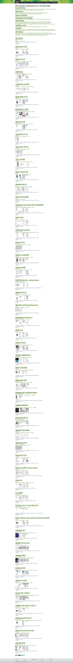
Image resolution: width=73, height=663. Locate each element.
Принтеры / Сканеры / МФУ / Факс (37, 26)
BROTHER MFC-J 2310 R (22, 109)
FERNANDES (34, 407)
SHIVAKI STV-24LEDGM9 (22, 255)
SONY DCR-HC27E (20, 59)
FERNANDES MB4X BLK (21, 405)
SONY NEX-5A (19, 72)
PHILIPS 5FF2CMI (20, 122)
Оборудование (19, 20)
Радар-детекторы (18, 30)
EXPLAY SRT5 (19, 330)
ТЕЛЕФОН (32, 86)
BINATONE (29, 294)
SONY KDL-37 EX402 (21, 580)
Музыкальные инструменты (31, 19)
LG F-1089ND (19, 493)
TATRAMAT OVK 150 (21, 184)
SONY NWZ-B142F (20, 530)
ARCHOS (36, 570)
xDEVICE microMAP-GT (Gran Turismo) (26, 468)
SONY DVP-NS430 (20, 643)
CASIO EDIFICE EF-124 (21, 134)
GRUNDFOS (27, 607)
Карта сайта (54, 2)
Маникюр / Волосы (18, 16)
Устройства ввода (36, 12)
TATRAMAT (30, 186)
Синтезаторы (25, 19)
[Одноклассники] (17, 655)
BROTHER (33, 111)
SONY (31, 61)
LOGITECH (27, 520)
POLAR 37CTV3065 (20, 342)
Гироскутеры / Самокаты (44, 29)
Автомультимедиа (37, 29)
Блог (31, 2)
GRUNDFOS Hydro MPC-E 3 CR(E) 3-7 (25, 605)
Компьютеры (19, 11)
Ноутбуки (32, 12)
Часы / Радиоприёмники (23, 136)
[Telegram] (24, 655)
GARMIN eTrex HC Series (22, 543)
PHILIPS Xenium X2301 (21, 172)
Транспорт (18, 28)
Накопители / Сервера (32, 13)
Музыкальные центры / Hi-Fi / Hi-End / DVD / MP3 (27, 532)
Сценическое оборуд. (39, 19)
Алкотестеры (28, 16)
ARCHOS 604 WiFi (20, 568)
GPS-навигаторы (29, 30)
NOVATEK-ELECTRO (38, 620)
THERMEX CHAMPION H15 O (23, 355)
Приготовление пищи (24, 294)
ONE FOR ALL (27, 307)
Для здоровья (23, 16)
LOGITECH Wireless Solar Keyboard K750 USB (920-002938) (32, 518)
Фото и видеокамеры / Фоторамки (24, 61)
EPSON (33, 482)
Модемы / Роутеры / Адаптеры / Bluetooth (21, 13)
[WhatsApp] (21, 655)
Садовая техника (22, 219)
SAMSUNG (32, 432)
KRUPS (29, 632)
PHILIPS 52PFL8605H (21, 368)
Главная (24, 2)
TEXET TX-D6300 (20, 159)
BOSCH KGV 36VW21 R (21, 418)
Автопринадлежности (31, 29)
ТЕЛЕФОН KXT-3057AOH (22, 84)
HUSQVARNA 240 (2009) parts (23, 317)
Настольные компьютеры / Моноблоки (24, 12)
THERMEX (30, 357)
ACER (29, 507)
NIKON (31, 382)
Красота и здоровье (21, 15)
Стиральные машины (24, 495)
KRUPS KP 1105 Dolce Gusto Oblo (24, 630)
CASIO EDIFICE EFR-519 (21, 147)
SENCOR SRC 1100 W (21, 443)
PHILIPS (31, 124)
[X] (19, 655)
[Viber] (20, 655)
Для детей (32, 16)
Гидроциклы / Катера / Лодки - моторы (21, 29)
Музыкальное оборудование (24, 18)
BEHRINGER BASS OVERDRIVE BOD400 (26, 393)
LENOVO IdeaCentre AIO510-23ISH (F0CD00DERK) (29, 205)
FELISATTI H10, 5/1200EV (22, 593)
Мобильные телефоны (28, 26)
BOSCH (27, 282)
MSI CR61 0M (19, 39)
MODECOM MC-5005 (21, 47)
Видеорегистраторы (51, 29)
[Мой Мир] (18, 655)
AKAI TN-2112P (19, 217)
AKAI (26, 219)
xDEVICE (26, 470)
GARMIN (26, 545)
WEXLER (27, 99)
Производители (39, 2)
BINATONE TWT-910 (20, 292)
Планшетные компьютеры (44, 12)
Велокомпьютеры (53, 30)
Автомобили (42, 30)
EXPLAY (26, 332)
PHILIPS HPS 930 (20, 242)
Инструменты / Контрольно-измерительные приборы (27, 232)
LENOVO (33, 207)
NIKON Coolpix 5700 (21, 380)
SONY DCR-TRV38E (20, 267)
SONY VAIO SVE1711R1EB (22, 197)
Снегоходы (38, 30)
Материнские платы (38, 13)
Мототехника (34, 30)
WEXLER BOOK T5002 (21, 97)
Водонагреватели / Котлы (24, 186)
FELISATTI (37, 595)
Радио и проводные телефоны (19, 26)
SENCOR (29, 445)
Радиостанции (44, 26)
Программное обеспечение (47, 19)
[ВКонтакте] (15, 655)
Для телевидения (22, 307)
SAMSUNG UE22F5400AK (22, 430)
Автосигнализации (24, 30)
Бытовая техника (20, 8)
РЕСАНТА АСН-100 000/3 (22, 230)
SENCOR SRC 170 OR (21, 455)
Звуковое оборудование (18, 19)
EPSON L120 (18, 480)
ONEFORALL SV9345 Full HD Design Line (26, 305)
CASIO (28, 136)
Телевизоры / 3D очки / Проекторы (25, 257)
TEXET (31, 161)
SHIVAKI (32, 257)
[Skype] (22, 655)
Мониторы (16, 12)
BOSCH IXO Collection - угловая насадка (27, 280)
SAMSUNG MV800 (20, 555)
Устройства (46, 2)
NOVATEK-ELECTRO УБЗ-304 (23, 618)
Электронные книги (22, 99)
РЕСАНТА (37, 232)
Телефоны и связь (20, 25)
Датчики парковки (47, 30)
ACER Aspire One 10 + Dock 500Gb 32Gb (26, 505)
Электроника (19, 32)
